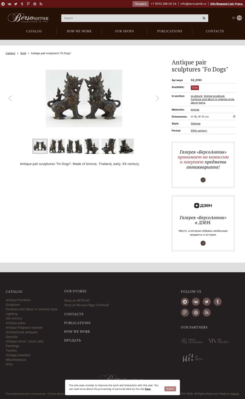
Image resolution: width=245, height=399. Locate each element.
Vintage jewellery (18, 355)
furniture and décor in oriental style (212, 99)
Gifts (9, 364)
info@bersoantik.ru (193, 4)
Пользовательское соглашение (26, 393)
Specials (12, 337)
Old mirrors (14, 318)
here (148, 389)
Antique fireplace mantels (24, 327)
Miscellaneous (16, 360)
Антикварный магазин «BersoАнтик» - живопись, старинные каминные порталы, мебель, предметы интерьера (30, 18)
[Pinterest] (35, 4)
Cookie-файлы (56, 393)
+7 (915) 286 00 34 (163, 4)
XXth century (199, 130)
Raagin (235, 393)
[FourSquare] (28, 4)
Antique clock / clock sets (24, 341)
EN (239, 18)
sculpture (196, 96)
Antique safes (15, 323)
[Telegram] (3, 4)
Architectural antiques (22, 332)
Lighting (11, 314)
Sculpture (13, 304)
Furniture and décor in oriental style (31, 309)
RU (233, 18)
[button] (157, 98)
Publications (77, 323)
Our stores (75, 291)
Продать (140, 4)
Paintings (12, 346)
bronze (195, 109)
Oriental (195, 123)
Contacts (74, 314)
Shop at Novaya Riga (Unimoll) (86, 305)
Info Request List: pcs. (226, 4)
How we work (77, 331)
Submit (170, 388)
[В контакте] (9, 4)
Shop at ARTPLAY (77, 300)
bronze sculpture (214, 96)
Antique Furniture (18, 300)
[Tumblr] (22, 4)
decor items (198, 102)
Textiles (11, 350)
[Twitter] (16, 4)
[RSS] (41, 4)
